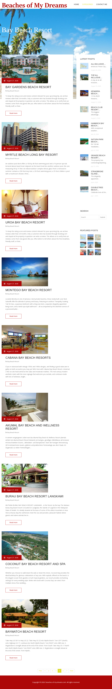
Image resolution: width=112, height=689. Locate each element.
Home (76, 4)
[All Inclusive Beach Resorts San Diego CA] (83, 237)
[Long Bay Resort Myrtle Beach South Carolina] (83, 252)
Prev (40, 671)
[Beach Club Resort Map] (98, 237)
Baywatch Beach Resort (25, 631)
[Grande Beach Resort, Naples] (91, 245)
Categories (87, 4)
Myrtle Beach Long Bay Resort (31, 154)
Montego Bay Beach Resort (28, 290)
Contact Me (101, 4)
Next (71, 671)
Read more (13, 113)
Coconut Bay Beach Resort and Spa (35, 564)
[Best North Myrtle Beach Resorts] (91, 252)
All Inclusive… (98, 64)
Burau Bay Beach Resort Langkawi (34, 496)
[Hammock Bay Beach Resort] (91, 237)
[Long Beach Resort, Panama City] (98, 252)
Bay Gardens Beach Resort (28, 87)
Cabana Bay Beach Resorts (28, 357)
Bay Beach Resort (13, 91)
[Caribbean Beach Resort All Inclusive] (83, 245)
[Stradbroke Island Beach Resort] (98, 245)
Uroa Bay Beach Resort (25, 222)
